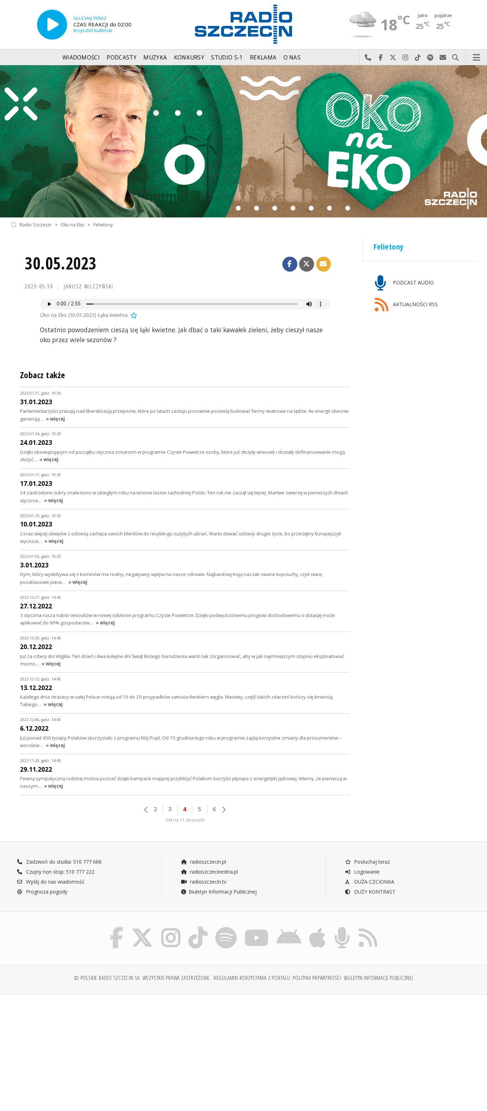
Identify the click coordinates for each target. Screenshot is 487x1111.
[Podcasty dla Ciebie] (342, 928)
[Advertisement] (67, 1049)
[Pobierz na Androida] (289, 928)
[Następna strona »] (223, 809)
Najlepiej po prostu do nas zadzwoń (368, 58)
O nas (292, 57)
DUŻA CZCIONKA (373, 881)
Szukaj (455, 58)
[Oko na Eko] (243, 141)
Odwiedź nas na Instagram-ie (405, 58)
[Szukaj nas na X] (142, 928)
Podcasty (121, 57)
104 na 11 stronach (185, 820)
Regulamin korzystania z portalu (252, 978)
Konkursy (189, 57)
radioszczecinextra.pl (213, 871)
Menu (476, 58)
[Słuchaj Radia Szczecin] (52, 25)
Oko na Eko (72, 224)
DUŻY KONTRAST (374, 891)
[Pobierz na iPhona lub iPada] (317, 928)
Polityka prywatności (317, 978)
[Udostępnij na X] (306, 264)
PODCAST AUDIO (412, 282)
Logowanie (366, 871)
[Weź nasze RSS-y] (367, 928)
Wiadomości (81, 57)
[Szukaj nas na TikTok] (197, 928)
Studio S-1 (227, 57)
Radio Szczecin (36, 224)
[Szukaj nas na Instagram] (170, 928)
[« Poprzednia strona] (146, 809)
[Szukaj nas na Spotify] (226, 928)
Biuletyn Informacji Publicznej (223, 891)
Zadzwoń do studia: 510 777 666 (63, 861)
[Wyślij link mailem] (323, 264)
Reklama (263, 57)
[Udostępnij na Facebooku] (289, 264)
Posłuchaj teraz (371, 861)
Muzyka (155, 57)
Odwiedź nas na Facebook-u (380, 58)
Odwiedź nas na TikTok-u (418, 58)
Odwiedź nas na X (393, 58)
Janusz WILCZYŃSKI (89, 286)
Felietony (103, 224)
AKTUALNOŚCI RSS (414, 304)
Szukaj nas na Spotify (430, 58)
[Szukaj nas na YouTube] (257, 928)
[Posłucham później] (133, 315)
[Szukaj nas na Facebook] (117, 928)
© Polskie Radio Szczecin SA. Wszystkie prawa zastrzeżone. (142, 978)
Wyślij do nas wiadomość (443, 58)
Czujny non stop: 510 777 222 (59, 871)
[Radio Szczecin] (243, 24)
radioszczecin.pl (207, 861)
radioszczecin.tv (207, 881)
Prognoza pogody (46, 891)
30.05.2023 (61, 263)
